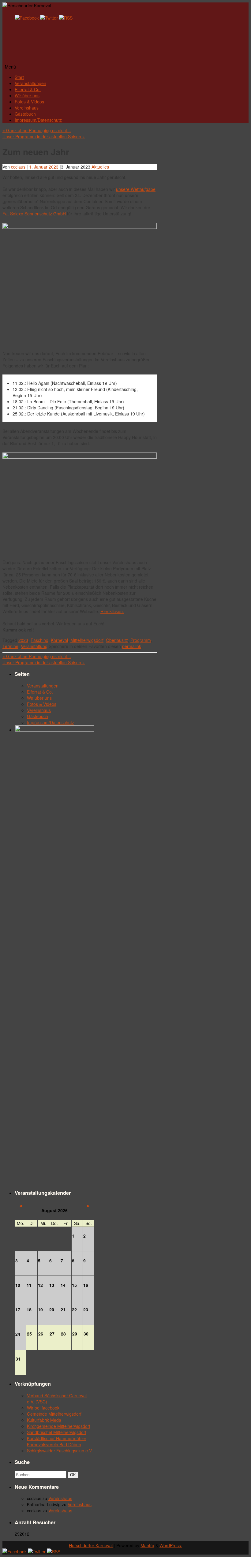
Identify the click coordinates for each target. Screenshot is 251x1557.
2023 (23, 640)
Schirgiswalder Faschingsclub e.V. (60, 1450)
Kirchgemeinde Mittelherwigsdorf (58, 1426)
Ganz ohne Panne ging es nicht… (36, 130)
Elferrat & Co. (28, 89)
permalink (131, 646)
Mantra (147, 1545)
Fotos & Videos (29, 102)
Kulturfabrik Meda (44, 1420)
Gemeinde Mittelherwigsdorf (54, 1414)
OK (74, 1474)
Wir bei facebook (43, 1408)
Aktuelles (100, 167)
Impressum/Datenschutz (38, 120)
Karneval (59, 640)
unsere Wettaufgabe (135, 189)
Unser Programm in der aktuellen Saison (43, 136)
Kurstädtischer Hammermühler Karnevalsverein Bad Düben (56, 1441)
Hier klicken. (112, 611)
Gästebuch (25, 114)
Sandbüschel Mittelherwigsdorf (56, 1432)
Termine (10, 646)
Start (19, 77)
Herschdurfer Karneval (91, 1545)
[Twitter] (49, 18)
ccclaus (18, 167)
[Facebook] (27, 18)
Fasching (39, 640)
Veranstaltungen (30, 83)
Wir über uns (27, 95)
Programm (140, 640)
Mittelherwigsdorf (86, 640)
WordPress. (170, 1545)
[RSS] (66, 18)
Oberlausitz (117, 640)
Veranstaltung (34, 646)
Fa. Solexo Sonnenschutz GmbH (34, 213)
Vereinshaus (27, 108)
